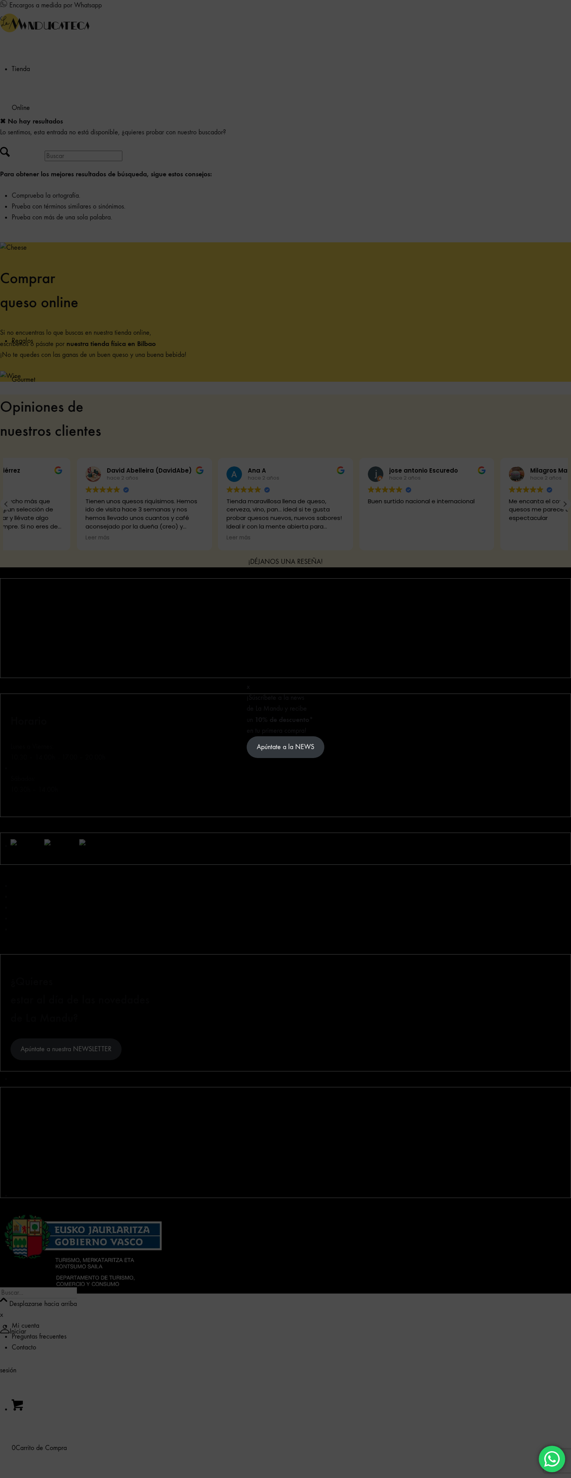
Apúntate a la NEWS (285, 747)
